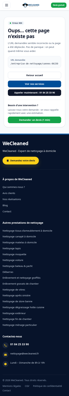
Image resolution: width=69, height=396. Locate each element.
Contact (7, 211)
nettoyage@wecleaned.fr (24, 353)
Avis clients (9, 193)
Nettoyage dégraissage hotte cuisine (23, 307)
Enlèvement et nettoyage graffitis (21, 277)
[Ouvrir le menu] (7, 5)
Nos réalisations (12, 199)
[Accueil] (30, 5)
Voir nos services (34, 83)
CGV (27, 385)
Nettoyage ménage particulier (20, 324)
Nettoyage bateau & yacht (17, 266)
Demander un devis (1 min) (34, 119)
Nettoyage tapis (12, 248)
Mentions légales (12, 385)
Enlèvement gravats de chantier (21, 283)
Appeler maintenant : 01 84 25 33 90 (34, 92)
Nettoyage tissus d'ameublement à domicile (27, 230)
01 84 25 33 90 (19, 344)
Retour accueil (34, 75)
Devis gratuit (59, 5)
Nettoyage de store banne (17, 301)
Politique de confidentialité (47, 385)
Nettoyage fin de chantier (17, 319)
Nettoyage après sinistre (16, 295)
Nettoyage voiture (13, 260)
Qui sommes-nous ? (14, 187)
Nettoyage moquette (14, 254)
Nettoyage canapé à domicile (19, 236)
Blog (5, 205)
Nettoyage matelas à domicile (20, 242)
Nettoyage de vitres (14, 289)
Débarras (8, 271)
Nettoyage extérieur (14, 313)
